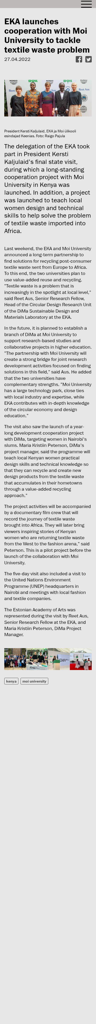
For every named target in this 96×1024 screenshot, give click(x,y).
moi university (34, 681)
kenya (11, 681)
